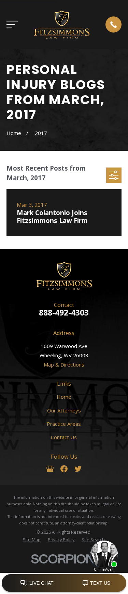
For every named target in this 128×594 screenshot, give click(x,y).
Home (64, 396)
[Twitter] (78, 468)
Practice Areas (64, 423)
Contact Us (64, 437)
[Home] (61, 24)
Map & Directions (64, 364)
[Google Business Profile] (50, 468)
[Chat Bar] (64, 583)
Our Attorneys (64, 410)
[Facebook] (64, 468)
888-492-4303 (64, 312)
